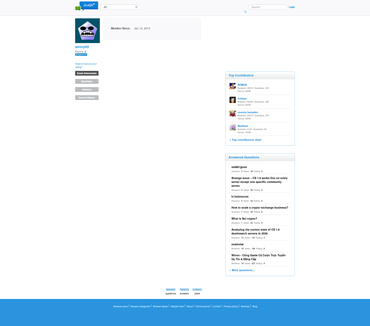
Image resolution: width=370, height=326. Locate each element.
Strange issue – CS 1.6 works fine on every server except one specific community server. (259, 182)
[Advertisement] (254, 38)
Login (292, 7)
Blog (254, 306)
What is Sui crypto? (244, 218)
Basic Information (87, 73)
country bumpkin (248, 112)
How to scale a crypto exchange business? (259, 207)
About (190, 306)
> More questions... (242, 270)
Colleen (242, 98)
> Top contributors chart (246, 140)
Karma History (87, 97)
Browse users (121, 306)
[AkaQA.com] (86, 6)
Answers (87, 89)
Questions (86, 81)
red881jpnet (239, 167)
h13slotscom (239, 196)
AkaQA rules (177, 306)
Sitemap (245, 306)
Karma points (203, 306)
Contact (217, 306)
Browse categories (140, 306)
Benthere (243, 126)
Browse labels (160, 306)
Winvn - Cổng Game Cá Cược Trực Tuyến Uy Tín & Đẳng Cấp (258, 257)
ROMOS (242, 85)
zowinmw (237, 244)
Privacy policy (231, 306)
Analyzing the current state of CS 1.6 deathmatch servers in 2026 (255, 231)
